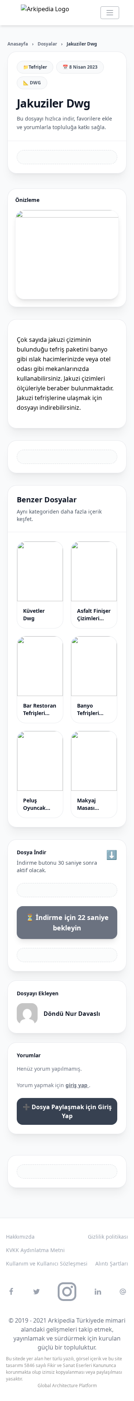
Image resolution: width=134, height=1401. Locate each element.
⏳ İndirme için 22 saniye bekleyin (67, 922)
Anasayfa (17, 44)
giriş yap (77, 1085)
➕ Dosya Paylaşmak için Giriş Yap (67, 1111)
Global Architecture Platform (67, 1385)
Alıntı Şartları (111, 1263)
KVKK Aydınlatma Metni (35, 1250)
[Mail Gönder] (123, 1291)
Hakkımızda (20, 1236)
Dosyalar (47, 44)
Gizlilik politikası (108, 1236)
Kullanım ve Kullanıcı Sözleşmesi (46, 1263)
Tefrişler (38, 67)
